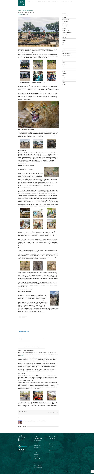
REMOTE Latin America (38, 467)
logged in (25, 429)
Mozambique (64, 64)
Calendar (50, 444)
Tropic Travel (36, 460)
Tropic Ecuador (64, 35)
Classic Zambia (36, 454)
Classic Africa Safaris (65, 19)
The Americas (38, 458)
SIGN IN (67, 1)
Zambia (63, 82)
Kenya (63, 60)
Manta (35, 450)
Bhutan (63, 44)
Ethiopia (63, 51)
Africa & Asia (38, 438)
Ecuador (63, 49)
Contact (50, 452)
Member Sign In (52, 438)
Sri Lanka (63, 75)
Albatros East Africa (65, 15)
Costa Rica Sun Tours (65, 21)
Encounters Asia (64, 23)
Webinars (51, 446)
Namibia (63, 66)
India (63, 58)
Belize (63, 42)
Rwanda (63, 71)
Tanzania (63, 78)
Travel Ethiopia (36, 449)
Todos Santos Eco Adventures (66, 32)
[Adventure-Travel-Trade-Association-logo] (22, 444)
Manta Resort (64, 26)
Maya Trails (64, 28)
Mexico (63, 62)
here (22, 355)
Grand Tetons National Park (66, 53)
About (50, 450)
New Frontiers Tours (65, 30)
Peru (63, 69)
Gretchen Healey (20, 14)
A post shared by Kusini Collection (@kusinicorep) (31, 346)
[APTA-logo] (21, 448)
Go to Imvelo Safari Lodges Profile (25, 10)
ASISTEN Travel (64, 17)
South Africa (64, 73)
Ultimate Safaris (64, 37)
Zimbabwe (64, 84)
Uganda (63, 80)
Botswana (63, 46)
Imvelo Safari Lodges (37, 443)
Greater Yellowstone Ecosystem (67, 55)
